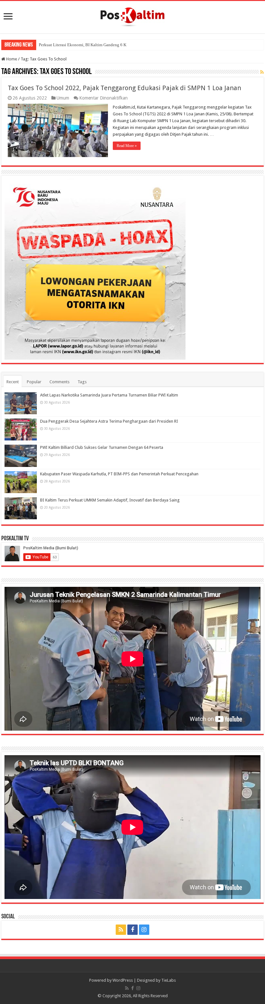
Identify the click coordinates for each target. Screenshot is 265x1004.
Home (11, 59)
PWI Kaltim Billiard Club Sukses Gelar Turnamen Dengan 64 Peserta (101, 447)
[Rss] (121, 930)
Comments (59, 381)
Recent (12, 381)
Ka (41, 44)
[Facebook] (132, 930)
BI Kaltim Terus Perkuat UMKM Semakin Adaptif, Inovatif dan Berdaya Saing (110, 500)
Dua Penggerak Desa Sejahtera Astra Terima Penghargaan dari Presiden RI (109, 421)
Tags (82, 381)
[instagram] (144, 930)
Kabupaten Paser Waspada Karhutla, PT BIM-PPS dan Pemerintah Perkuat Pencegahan (119, 473)
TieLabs (168, 980)
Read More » (127, 145)
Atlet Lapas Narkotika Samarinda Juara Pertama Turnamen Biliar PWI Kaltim (109, 395)
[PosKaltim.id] (132, 16)
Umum (63, 97)
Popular (34, 381)
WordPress (122, 980)
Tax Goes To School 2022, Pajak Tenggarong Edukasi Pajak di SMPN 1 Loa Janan (124, 88)
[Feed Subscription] (262, 72)
